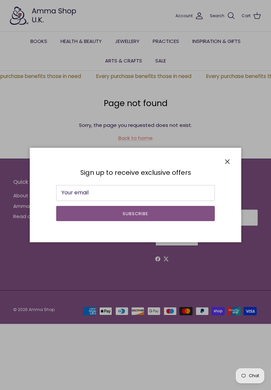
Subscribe (135, 214)
